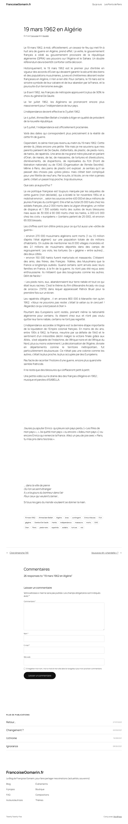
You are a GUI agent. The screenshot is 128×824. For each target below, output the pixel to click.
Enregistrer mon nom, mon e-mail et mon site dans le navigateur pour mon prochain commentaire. (64, 668)
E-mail (27, 645)
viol (81, 527)
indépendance (66, 522)
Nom (26, 633)
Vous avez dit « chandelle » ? (104, 552)
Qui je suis (97, 4)
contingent (76, 517)
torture (74, 527)
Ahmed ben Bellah (46, 517)
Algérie (59, 517)
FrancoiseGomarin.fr (18, 4)
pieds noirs (44, 527)
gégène (28, 522)
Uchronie (11, 738)
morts (88, 522)
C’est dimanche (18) (19, 552)
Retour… (11, 722)
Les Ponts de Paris (113, 4)
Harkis (54, 522)
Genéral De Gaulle (41, 522)
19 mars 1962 (30, 517)
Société (46, 36)
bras (67, 517)
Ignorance (12, 746)
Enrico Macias (89, 517)
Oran (27, 527)
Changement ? (15, 730)
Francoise (34, 36)
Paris (34, 527)
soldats (65, 527)
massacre (79, 522)
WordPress (117, 816)
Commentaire (30, 601)
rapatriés (55, 527)
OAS (96, 522)
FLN (100, 517)
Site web (27, 657)
